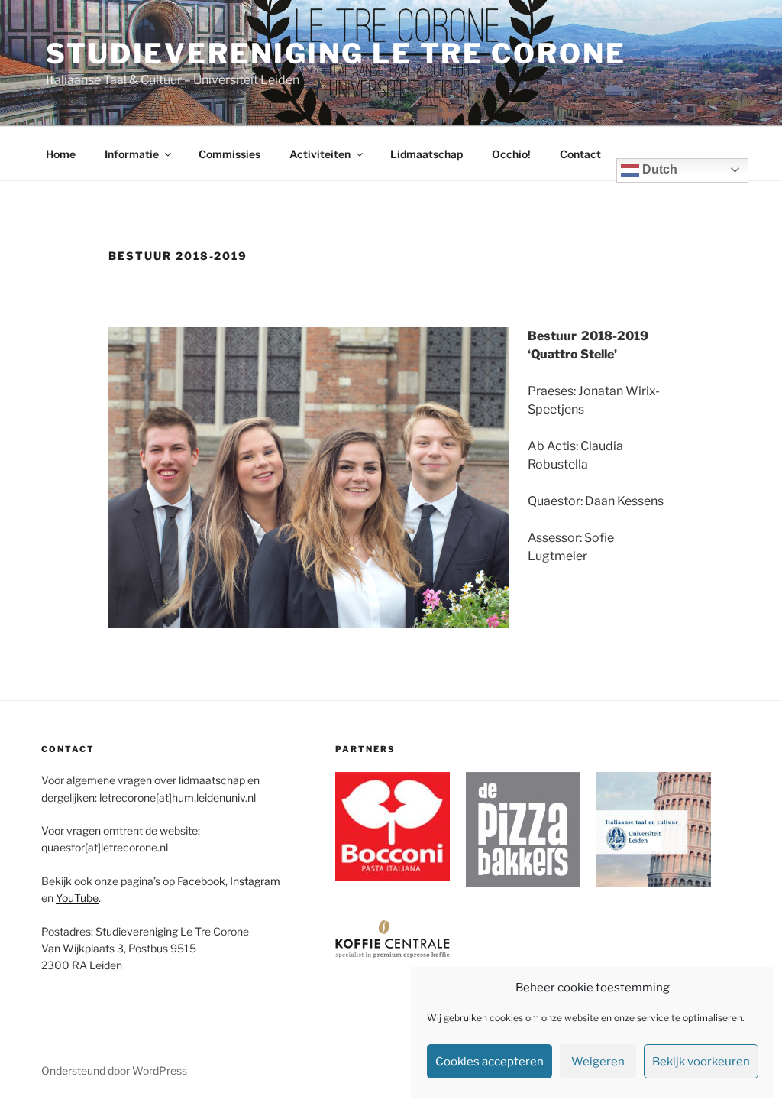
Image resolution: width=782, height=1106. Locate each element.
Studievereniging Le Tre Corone (335, 53)
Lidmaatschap (426, 154)
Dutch (658, 169)
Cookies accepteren (489, 1062)
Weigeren (598, 1062)
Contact (580, 154)
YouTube (77, 897)
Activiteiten (320, 154)
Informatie (132, 154)
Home (61, 154)
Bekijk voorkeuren (701, 1062)
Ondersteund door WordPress (114, 1070)
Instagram (255, 880)
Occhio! (511, 154)
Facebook (201, 880)
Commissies (229, 154)
